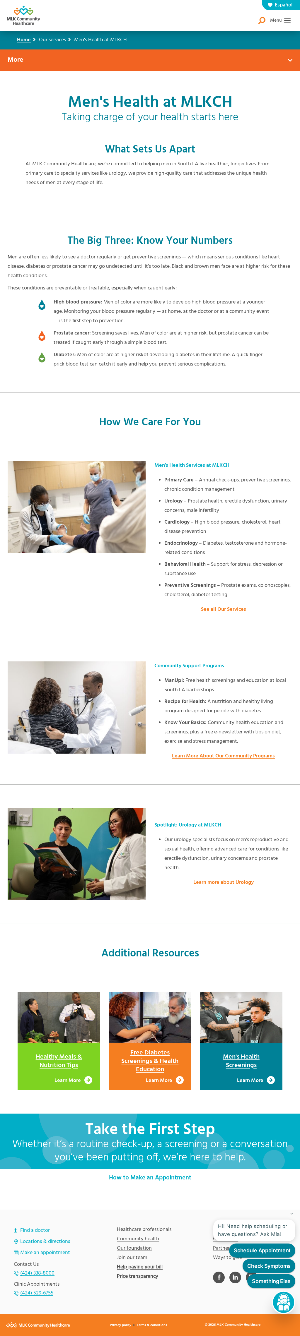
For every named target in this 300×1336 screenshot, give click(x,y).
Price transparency (137, 1276)
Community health (138, 1239)
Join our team (132, 1258)
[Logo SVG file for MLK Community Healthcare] (23, 15)
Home (24, 40)
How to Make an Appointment (150, 1178)
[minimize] (291, 1213)
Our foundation (134, 1248)
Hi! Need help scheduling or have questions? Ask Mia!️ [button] (252, 1230)
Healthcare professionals (144, 1230)
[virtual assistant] (283, 1302)
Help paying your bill (140, 1267)
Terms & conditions (152, 1325)
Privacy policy (121, 1325)
